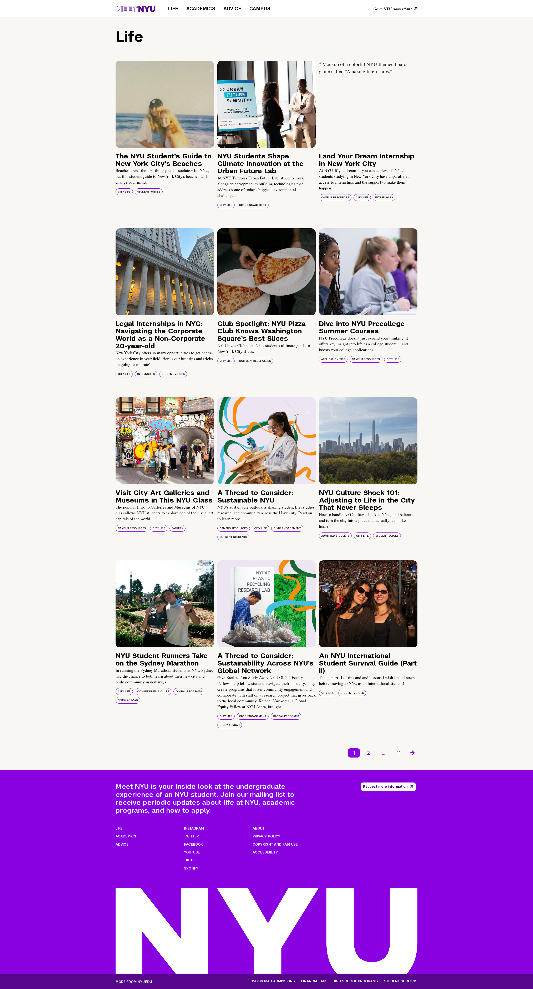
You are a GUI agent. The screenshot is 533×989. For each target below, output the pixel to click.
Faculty (177, 528)
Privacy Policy (266, 836)
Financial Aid (313, 981)
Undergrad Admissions (272, 981)
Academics (200, 8)
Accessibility (265, 852)
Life (173, 8)
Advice (232, 8)
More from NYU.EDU (134, 982)
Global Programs (189, 691)
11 (399, 753)
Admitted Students (335, 535)
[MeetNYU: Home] (135, 8)
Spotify (191, 868)
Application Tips (333, 359)
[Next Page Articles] (412, 752)
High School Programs (355, 981)
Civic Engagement (252, 205)
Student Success (400, 981)
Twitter (191, 836)
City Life (124, 191)
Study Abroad (128, 700)
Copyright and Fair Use (275, 844)
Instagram (194, 828)
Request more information (385, 786)
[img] (165, 104)
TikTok (190, 860)
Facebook (193, 844)
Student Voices (148, 191)
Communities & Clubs (255, 361)
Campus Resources (335, 197)
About (258, 828)
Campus (259, 8)
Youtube (192, 852)
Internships (384, 197)
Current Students (233, 537)
